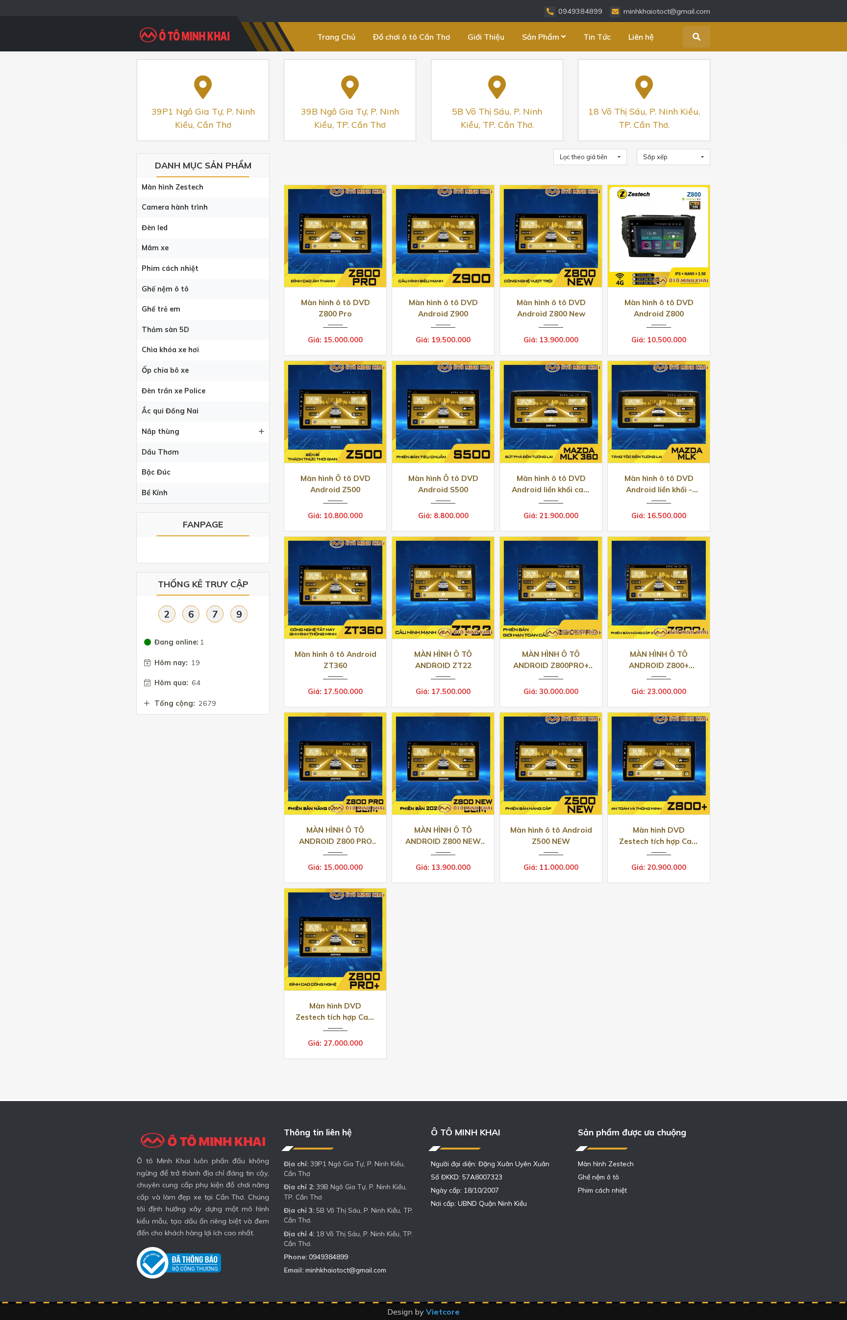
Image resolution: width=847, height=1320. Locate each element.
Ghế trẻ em (161, 309)
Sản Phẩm (540, 37)
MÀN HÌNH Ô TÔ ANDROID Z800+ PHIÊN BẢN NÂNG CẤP (658, 660)
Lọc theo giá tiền (583, 157)
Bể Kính (155, 492)
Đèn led (155, 227)
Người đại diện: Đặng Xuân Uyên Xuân (490, 1163)
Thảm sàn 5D (165, 329)
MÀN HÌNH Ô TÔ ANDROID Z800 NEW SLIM (443, 835)
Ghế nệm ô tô (165, 289)
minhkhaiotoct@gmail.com (345, 1270)
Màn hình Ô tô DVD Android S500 (443, 484)
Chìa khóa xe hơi (170, 349)
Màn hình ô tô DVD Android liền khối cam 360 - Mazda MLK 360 (551, 484)
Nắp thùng (160, 431)
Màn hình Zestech (172, 187)
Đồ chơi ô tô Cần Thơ (411, 37)
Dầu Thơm (160, 452)
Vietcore (443, 1312)
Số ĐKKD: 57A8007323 (466, 1177)
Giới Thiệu (486, 37)
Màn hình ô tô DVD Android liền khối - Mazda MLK (659, 484)
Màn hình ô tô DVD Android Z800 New (551, 308)
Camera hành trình (175, 207)
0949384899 (328, 1256)
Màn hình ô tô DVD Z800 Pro (335, 308)
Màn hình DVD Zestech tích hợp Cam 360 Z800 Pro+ (335, 1011)
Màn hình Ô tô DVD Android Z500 (335, 484)
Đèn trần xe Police (173, 390)
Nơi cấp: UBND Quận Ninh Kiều (479, 1203)
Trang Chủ (336, 37)
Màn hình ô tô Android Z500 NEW (551, 835)
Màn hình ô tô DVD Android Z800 (659, 308)
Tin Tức (597, 37)
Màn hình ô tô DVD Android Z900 (443, 308)
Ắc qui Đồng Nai (170, 411)
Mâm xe (155, 247)
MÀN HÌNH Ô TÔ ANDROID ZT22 (443, 659)
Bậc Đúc (156, 472)
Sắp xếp (655, 157)
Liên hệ (641, 37)
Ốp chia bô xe (165, 370)
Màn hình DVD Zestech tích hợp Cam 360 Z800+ (658, 835)
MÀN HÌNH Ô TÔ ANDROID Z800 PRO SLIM (335, 835)
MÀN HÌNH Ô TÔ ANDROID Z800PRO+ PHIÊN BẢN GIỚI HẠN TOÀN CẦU (551, 660)
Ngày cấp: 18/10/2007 (465, 1190)
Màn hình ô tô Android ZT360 (335, 659)
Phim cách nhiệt (170, 268)
